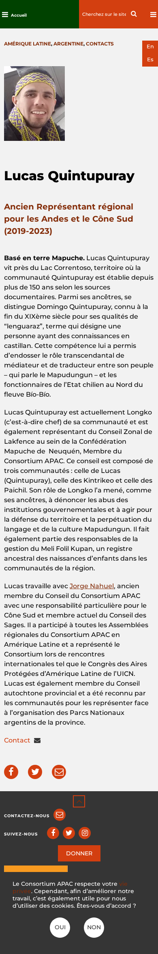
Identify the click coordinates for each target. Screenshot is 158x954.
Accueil (19, 15)
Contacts (100, 44)
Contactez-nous (26, 815)
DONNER (79, 853)
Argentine (68, 44)
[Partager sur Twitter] (35, 772)
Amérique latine (27, 44)
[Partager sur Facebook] (11, 772)
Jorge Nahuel (92, 586)
